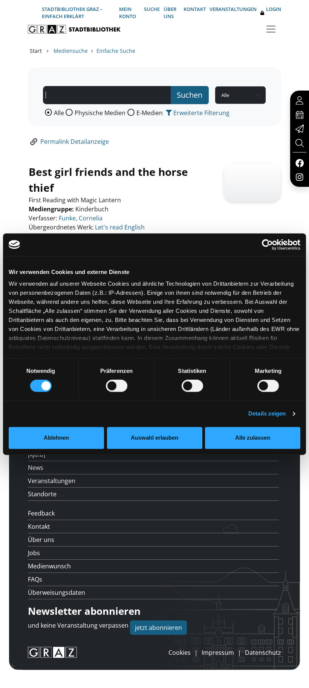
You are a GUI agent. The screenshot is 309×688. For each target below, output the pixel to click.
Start (36, 50)
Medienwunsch (49, 566)
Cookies (179, 652)
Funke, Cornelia (80, 218)
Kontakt (195, 9)
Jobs (34, 553)
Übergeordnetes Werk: (61, 227)
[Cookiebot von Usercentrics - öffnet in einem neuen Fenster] (267, 244)
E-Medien (149, 113)
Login (273, 9)
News (35, 467)
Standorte (42, 494)
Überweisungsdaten (56, 592)
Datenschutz (263, 652)
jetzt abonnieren (158, 627)
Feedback (41, 513)
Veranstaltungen (233, 9)
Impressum (218, 652)
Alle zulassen (252, 437)
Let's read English (120, 227)
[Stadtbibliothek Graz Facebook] (299, 162)
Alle (59, 113)
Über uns (170, 13)
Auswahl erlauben (154, 437)
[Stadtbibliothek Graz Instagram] (300, 176)
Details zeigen (267, 414)
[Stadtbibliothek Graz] (74, 29)
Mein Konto (127, 13)
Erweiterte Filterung (200, 113)
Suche (152, 9)
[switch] (116, 386)
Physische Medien (100, 113)
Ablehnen (56, 437)
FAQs (35, 579)
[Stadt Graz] (52, 652)
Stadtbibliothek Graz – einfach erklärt (72, 13)
